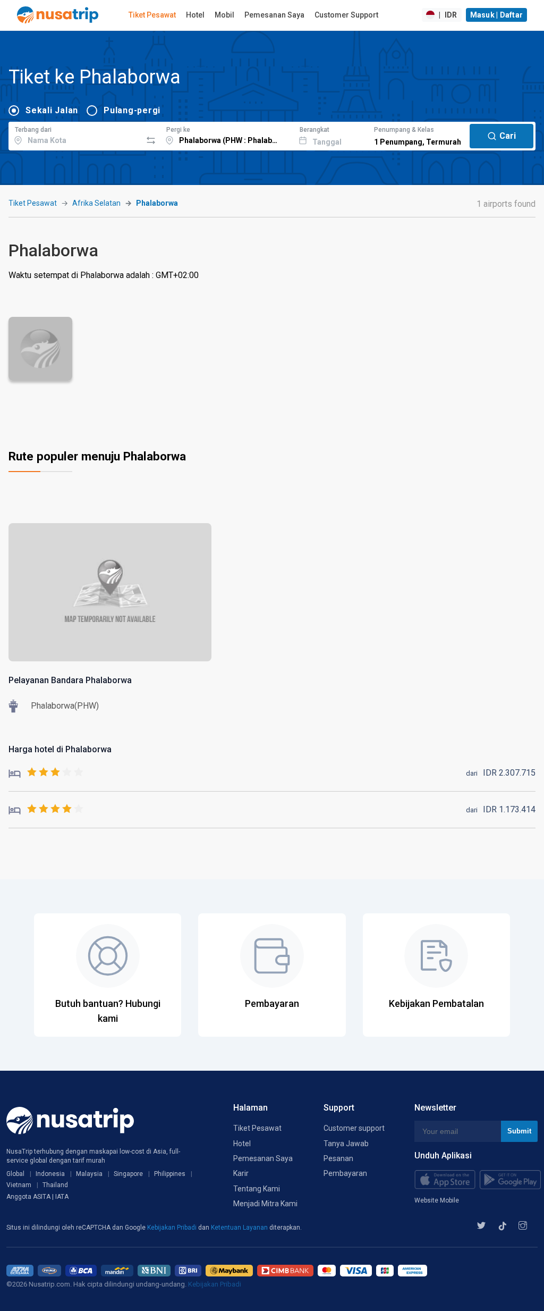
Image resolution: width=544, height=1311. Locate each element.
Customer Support (346, 15)
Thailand (55, 1185)
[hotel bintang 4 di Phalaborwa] (45, 809)
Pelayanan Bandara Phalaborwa (70, 680)
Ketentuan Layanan (240, 1227)
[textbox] (75, 134)
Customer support (354, 1128)
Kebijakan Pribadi (172, 1227)
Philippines (169, 1174)
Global (15, 1174)
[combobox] (75, 134)
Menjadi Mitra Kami (265, 1203)
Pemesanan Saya (274, 15)
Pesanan (338, 1158)
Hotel (195, 15)
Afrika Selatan (96, 203)
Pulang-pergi (132, 110)
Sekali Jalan (52, 110)
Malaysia (89, 1174)
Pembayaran (345, 1173)
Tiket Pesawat (152, 15)
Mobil (224, 15)
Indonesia (50, 1174)
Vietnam (18, 1185)
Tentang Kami (256, 1188)
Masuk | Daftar (496, 15)
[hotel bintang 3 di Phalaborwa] (45, 773)
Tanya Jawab (346, 1143)
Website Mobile (436, 1200)
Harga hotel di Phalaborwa (60, 749)
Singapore (128, 1174)
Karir (241, 1173)
